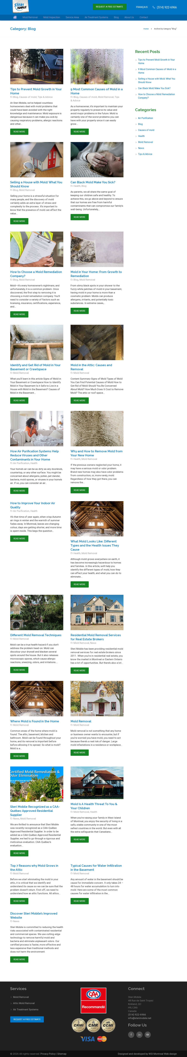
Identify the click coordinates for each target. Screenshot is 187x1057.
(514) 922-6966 (167, 7)
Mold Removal (106, 97)
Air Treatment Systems (25, 1009)
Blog (15, 97)
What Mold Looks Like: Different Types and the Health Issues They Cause (95, 545)
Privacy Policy (48, 1053)
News (93, 642)
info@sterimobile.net (139, 1018)
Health (76, 185)
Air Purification (21, 463)
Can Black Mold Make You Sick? (93, 182)
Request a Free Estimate (109, 6)
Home (146, 29)
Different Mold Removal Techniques (35, 635)
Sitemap (61, 1053)
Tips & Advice (45, 97)
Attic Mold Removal (24, 1003)
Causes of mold (28, 97)
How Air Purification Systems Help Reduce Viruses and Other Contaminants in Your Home (34, 455)
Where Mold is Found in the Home (34, 721)
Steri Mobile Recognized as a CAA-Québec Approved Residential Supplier (35, 811)
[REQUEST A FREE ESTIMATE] (109, 3)
